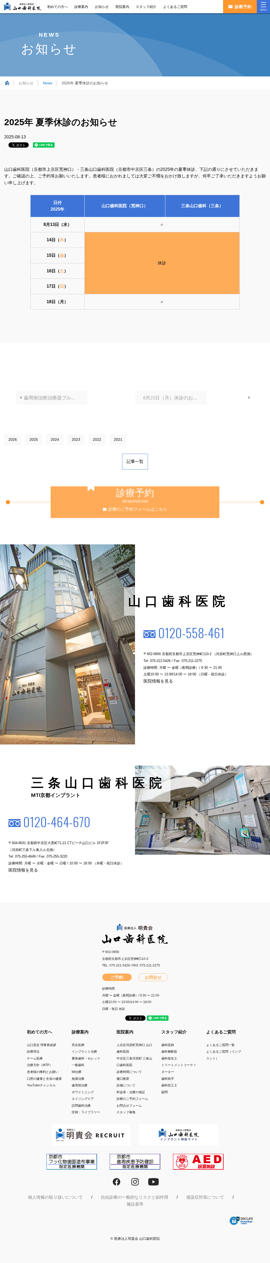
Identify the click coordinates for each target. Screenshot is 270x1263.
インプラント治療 (84, 1051)
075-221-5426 (160, 661)
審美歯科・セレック (86, 1058)
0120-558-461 (191, 632)
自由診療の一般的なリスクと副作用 (134, 1197)
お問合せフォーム (129, 1105)
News (47, 83)
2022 (97, 439)
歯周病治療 (80, 1085)
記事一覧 (135, 461)
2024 (55, 439)
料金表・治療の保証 (131, 1092)
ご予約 (116, 977)
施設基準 (135, 1204)
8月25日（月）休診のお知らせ (175, 397)
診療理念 (33, 1051)
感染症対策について (205, 1197)
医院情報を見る (158, 681)
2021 (118, 439)
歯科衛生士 (169, 1058)
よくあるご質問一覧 (220, 1045)
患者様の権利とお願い (43, 1072)
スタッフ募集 (126, 1112)
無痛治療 (78, 1079)
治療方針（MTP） (39, 1065)
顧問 (164, 1092)
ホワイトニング (83, 1092)
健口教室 (123, 1079)
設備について (126, 1085)
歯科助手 (167, 1079)
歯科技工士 (169, 1085)
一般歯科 (78, 1065)
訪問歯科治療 (81, 1105)
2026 (12, 439)
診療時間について (129, 1072)
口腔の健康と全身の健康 (44, 1079)
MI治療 (76, 1072)
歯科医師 (167, 1045)
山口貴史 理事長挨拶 (41, 1045)
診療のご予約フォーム (132, 1099)
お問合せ (153, 977)
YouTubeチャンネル (41, 1085)
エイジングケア (83, 1099)
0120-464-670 (56, 821)
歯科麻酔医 (169, 1051)
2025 (34, 439)
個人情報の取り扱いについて (55, 1197)
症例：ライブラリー (86, 1112)
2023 (76, 439)
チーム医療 (35, 1058)
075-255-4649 (25, 856)
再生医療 (78, 1045)
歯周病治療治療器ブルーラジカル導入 (55, 397)
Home (7, 84)
